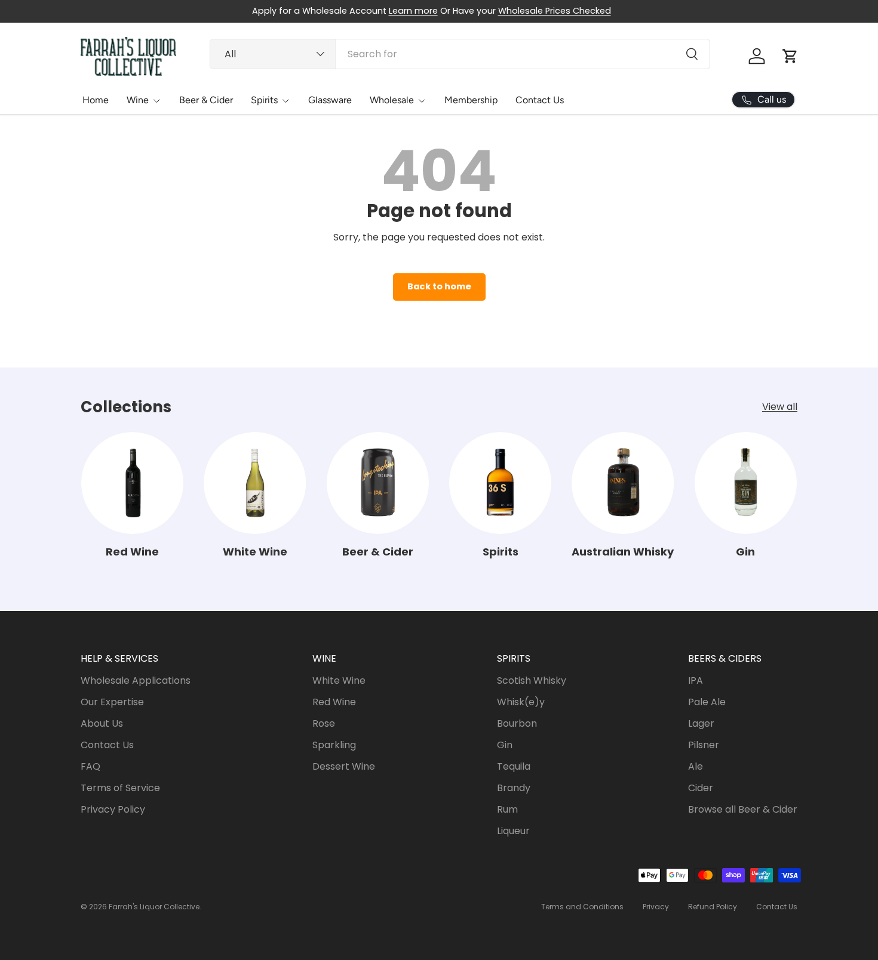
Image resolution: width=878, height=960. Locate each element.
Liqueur (513, 831)
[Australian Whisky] (623, 483)
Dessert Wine (343, 766)
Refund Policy (712, 907)
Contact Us (539, 100)
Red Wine (132, 551)
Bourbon (517, 723)
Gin (745, 551)
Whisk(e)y (521, 702)
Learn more (413, 11)
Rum (507, 809)
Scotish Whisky (531, 680)
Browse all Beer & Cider (742, 809)
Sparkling (334, 745)
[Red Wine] (132, 483)
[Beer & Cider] (378, 483)
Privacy (656, 907)
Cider (700, 788)
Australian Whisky (623, 551)
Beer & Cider (206, 100)
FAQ (90, 766)
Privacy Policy (113, 809)
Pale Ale (707, 702)
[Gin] (746, 483)
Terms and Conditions (582, 907)
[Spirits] (500, 483)
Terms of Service (120, 788)
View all (779, 406)
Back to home (439, 286)
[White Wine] (255, 483)
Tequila (513, 766)
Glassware (330, 100)
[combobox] (459, 54)
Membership (471, 100)
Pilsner (703, 745)
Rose (323, 723)
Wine (138, 100)
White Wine (255, 551)
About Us (102, 723)
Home (95, 100)
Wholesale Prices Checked (554, 11)
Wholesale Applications (136, 680)
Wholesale (392, 100)
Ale (695, 766)
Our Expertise (112, 702)
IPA (695, 680)
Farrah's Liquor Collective (154, 907)
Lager (701, 723)
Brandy (513, 788)
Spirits (264, 100)
